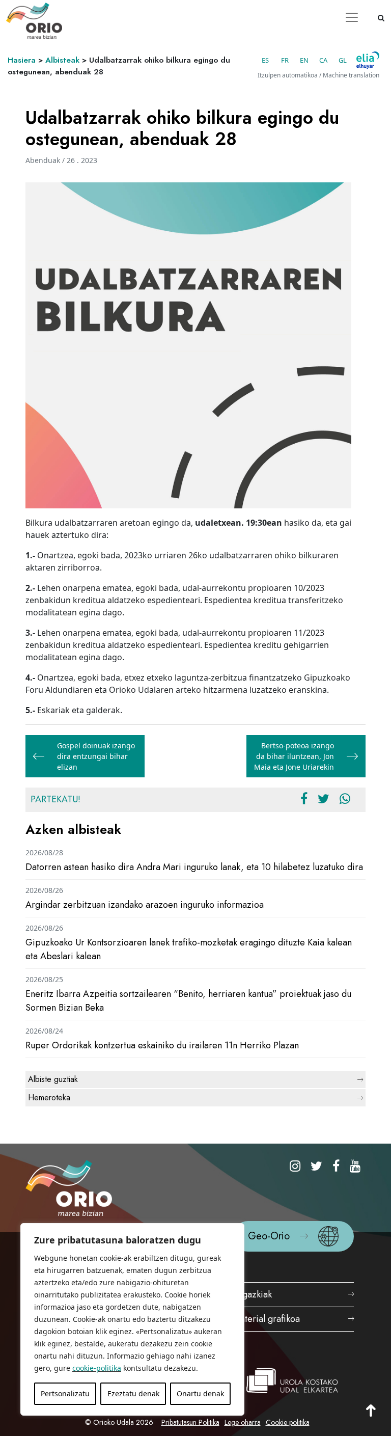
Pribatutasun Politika (190, 1422)
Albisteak (62, 60)
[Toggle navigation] (352, 17)
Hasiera (22, 60)
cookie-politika (96, 1368)
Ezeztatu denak (133, 1393)
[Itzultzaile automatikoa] (367, 60)
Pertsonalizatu (65, 1393)
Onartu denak (200, 1393)
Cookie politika (288, 1422)
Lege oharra (243, 1422)
